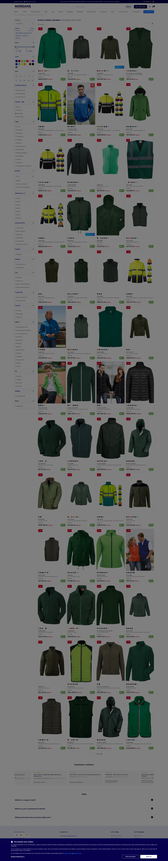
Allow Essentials (130, 856)
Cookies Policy (68, 853)
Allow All (148, 856)
